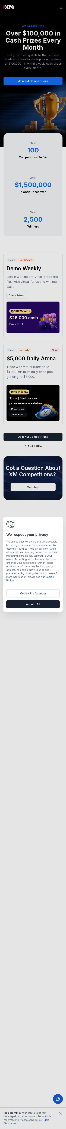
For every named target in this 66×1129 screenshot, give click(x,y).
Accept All (33, 604)
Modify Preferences (33, 593)
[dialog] (33, 564)
